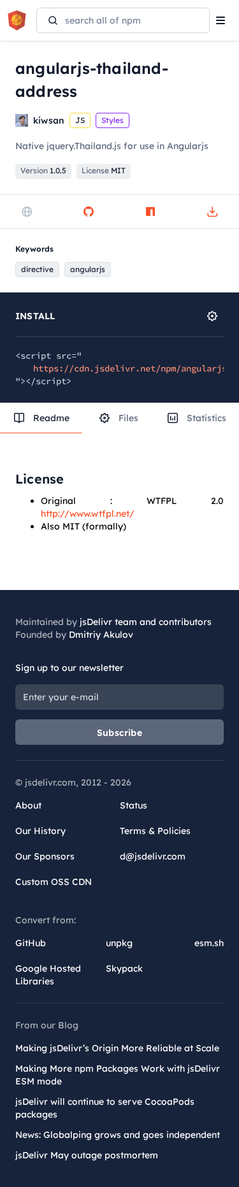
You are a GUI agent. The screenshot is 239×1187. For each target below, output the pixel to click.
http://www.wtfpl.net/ (87, 513)
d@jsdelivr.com (152, 856)
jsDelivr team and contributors (146, 622)
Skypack (124, 968)
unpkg (119, 943)
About (28, 805)
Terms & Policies (155, 831)
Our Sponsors (45, 856)
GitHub (30, 943)
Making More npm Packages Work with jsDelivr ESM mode (117, 1075)
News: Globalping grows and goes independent (117, 1134)
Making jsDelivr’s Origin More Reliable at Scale (117, 1048)
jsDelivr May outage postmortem (86, 1155)
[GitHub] (88, 211)
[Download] (212, 211)
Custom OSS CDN (53, 882)
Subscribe (119, 732)
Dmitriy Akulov (101, 634)
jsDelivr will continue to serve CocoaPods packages (104, 1108)
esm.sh (209, 943)
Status (133, 805)
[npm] (150, 211)
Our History (40, 831)
